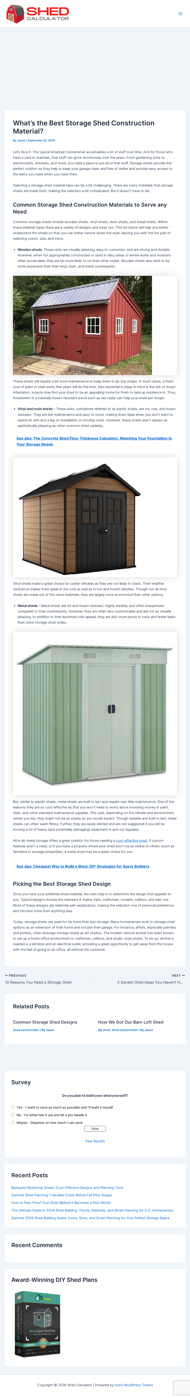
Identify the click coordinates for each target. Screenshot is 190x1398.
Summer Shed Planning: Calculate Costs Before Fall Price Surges (61, 1195)
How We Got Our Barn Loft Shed (130, 1022)
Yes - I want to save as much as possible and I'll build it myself (65, 1107)
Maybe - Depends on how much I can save (49, 1123)
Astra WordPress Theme (134, 1385)
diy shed (104, 1030)
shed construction (26, 1030)
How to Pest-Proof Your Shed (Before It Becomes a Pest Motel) (61, 1203)
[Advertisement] (95, 62)
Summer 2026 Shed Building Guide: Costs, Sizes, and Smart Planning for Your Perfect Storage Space (90, 1218)
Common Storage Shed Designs (45, 1022)
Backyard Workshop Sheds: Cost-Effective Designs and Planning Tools (67, 1188)
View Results (95, 1141)
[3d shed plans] (37, 1324)
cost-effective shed (131, 841)
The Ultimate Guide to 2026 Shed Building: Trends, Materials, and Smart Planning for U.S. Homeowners (92, 1210)
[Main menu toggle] (180, 14)
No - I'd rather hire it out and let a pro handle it (52, 1115)
